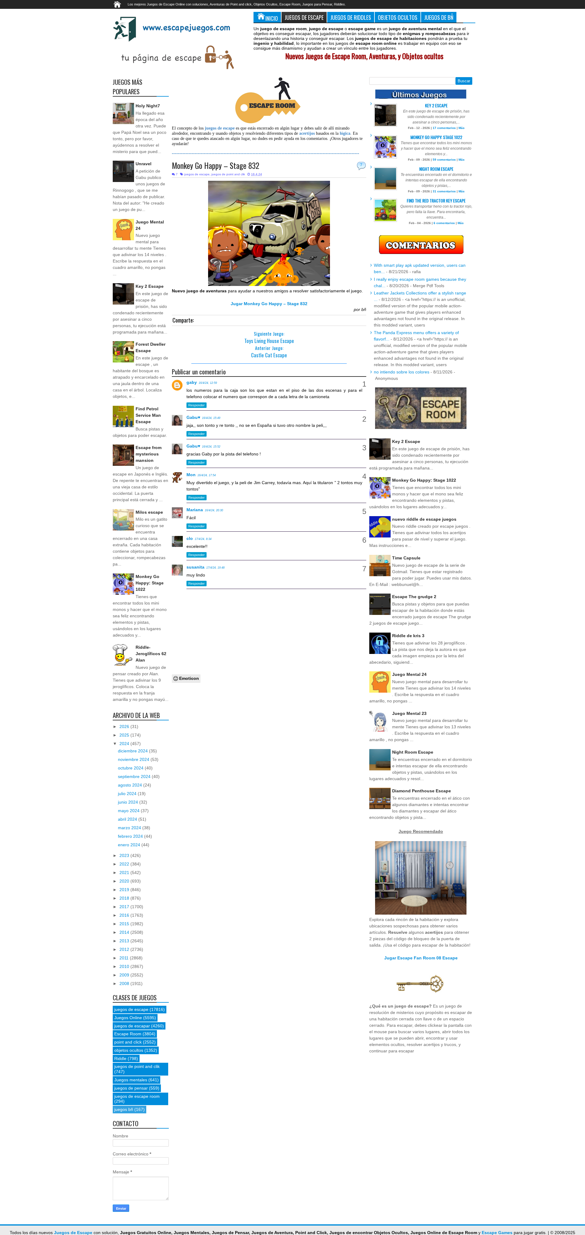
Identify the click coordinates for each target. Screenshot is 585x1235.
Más (462, 128)
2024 (124, 743)
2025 (124, 735)
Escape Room (127, 1033)
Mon (191, 474)
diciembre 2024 (133, 750)
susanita (195, 567)
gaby (191, 382)
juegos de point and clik (228, 174)
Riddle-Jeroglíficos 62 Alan (151, 653)
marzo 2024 (130, 827)
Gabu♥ (193, 417)
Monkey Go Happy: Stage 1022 (150, 583)
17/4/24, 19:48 (215, 567)
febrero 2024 (131, 836)
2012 (124, 949)
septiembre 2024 (135, 776)
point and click (128, 1042)
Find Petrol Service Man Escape (148, 415)
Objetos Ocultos (397, 17)
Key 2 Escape (150, 286)
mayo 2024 (129, 810)
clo (189, 538)
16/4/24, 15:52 (211, 446)
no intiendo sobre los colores (401, 371)
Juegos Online (128, 1017)
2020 (124, 881)
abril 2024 (128, 819)
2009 (124, 975)
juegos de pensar (131, 1088)
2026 (124, 726)
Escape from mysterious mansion (148, 454)
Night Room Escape (436, 169)
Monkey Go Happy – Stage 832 (215, 165)
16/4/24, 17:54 (206, 475)
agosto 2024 (130, 785)
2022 (124, 864)
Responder (196, 405)
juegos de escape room (137, 1096)
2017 (124, 906)
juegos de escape (197, 174)
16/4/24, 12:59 (208, 382)
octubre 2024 (131, 768)
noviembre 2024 (134, 759)
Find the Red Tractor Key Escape (436, 200)
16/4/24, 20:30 (214, 510)
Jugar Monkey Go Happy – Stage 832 (269, 303)
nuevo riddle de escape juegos (424, 519)
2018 (124, 898)
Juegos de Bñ (438, 17)
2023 (124, 855)
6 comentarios (444, 223)
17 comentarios (444, 128)
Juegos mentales (130, 1079)
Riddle (120, 1058)
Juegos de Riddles (350, 17)
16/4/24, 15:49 (211, 417)
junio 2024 (128, 802)
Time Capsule (406, 557)
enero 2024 (129, 844)
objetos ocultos (128, 1050)
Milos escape (149, 512)
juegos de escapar (132, 1025)
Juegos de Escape (304, 17)
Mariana (194, 509)
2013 (124, 940)
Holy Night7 (148, 105)
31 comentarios (444, 191)
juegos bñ (123, 1109)
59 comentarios (444, 159)
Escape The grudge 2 (414, 596)
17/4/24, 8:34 (203, 539)
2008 (124, 983)
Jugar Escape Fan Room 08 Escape (421, 957)
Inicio (271, 18)
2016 (124, 915)
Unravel (143, 163)
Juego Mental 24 (409, 674)
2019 (124, 889)
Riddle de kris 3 (408, 635)
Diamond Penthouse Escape (421, 790)
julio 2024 (128, 793)
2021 (124, 872)
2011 (124, 957)
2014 (124, 932)
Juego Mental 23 (409, 713)
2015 (124, 923)
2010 (124, 966)
